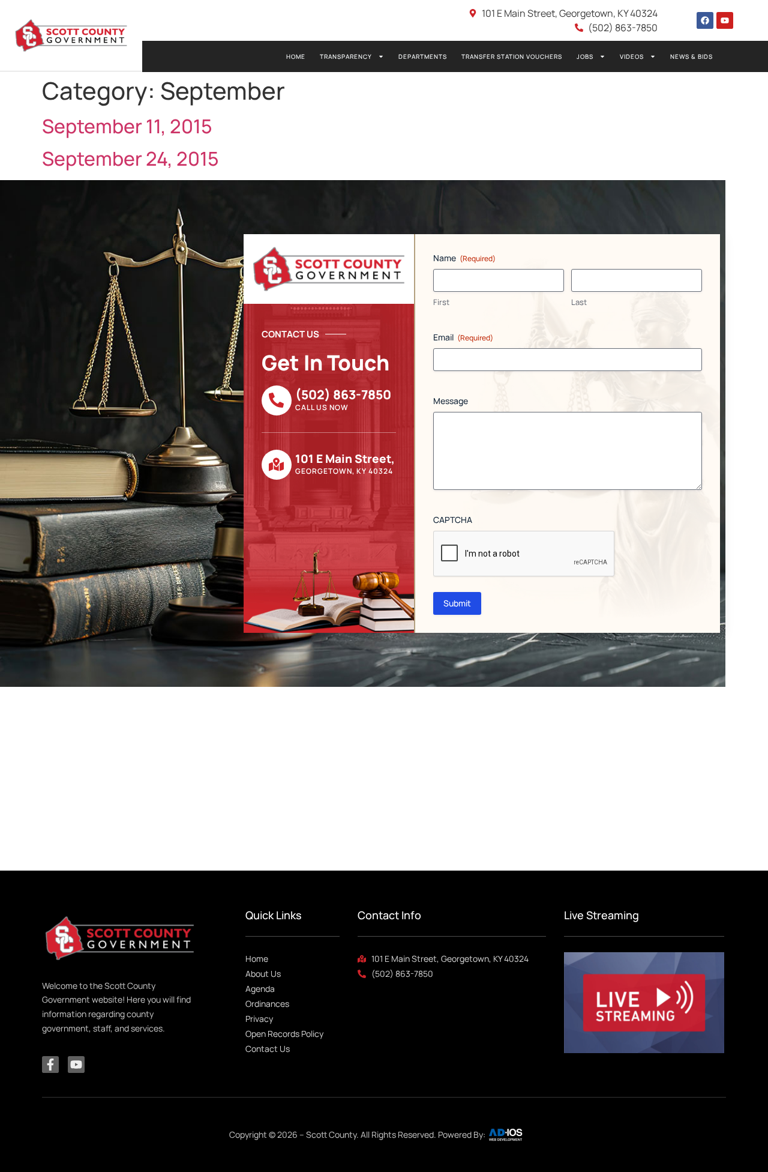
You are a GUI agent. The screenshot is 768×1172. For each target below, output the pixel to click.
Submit (457, 603)
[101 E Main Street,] (277, 465)
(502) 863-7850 (343, 394)
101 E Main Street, (345, 459)
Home (295, 56)
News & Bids (691, 56)
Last (579, 302)
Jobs (585, 56)
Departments (422, 56)
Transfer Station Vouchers (511, 56)
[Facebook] (705, 20)
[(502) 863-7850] (277, 400)
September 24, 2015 (130, 158)
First (441, 302)
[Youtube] (724, 20)
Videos (632, 56)
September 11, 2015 (127, 126)
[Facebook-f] (50, 1064)
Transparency (346, 56)
